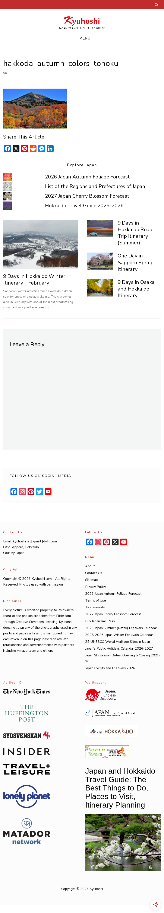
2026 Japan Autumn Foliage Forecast (87, 177)
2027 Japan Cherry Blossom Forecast (87, 196)
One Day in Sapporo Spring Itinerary (136, 262)
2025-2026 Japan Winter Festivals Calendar (119, 635)
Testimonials (95, 607)
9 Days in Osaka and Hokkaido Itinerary (136, 289)
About (90, 566)
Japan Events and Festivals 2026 (110, 668)
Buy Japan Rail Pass (100, 621)
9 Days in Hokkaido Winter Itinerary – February (34, 279)
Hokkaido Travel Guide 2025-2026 (84, 205)
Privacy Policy (95, 586)
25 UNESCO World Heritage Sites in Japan (117, 641)
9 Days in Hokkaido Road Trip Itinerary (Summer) (135, 232)
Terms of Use (95, 600)
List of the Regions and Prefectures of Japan (95, 186)
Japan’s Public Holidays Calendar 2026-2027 (119, 648)
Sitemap (91, 579)
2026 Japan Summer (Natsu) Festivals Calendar (121, 628)
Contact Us (93, 573)
